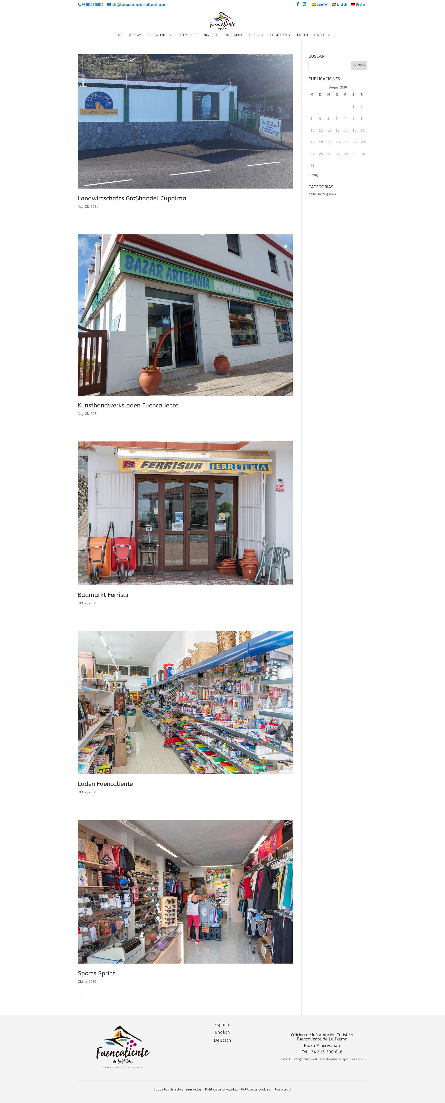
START (118, 35)
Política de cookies (255, 1089)
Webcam (135, 35)
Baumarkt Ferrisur (103, 595)
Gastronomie (233, 35)
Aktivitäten (278, 35)
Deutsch (222, 1040)
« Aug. (313, 175)
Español (222, 1024)
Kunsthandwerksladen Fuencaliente (128, 405)
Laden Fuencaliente (105, 784)
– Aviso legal (282, 1089)
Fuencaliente (157, 35)
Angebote (210, 35)
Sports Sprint (96, 973)
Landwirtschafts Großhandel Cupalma (132, 198)
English (222, 1032)
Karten (302, 35)
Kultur (254, 35)
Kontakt (320, 35)
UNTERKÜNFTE (188, 35)
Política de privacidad (221, 1089)
